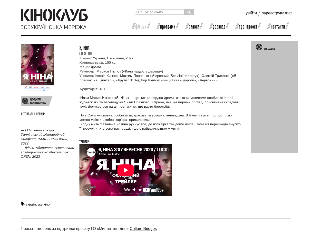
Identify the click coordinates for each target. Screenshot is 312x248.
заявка (194, 26)
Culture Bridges (143, 229)
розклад (219, 26)
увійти (251, 13)
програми (168, 26)
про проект (248, 26)
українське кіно (38, 204)
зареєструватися (277, 13)
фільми (141, 26)
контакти (278, 26)
